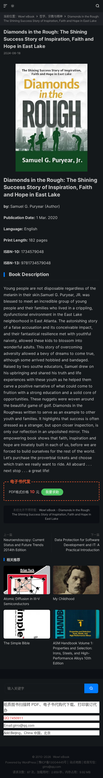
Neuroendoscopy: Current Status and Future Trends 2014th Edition (24, 545)
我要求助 (52, 492)
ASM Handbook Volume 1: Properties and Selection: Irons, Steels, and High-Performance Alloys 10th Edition (73, 653)
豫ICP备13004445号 (53, 762)
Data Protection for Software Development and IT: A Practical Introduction (77, 545)
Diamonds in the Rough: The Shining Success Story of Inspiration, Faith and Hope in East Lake (49, 39)
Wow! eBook (51, 6)
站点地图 (75, 762)
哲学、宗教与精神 (51, 16)
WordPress (28, 762)
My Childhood (63, 599)
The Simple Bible (17, 643)
